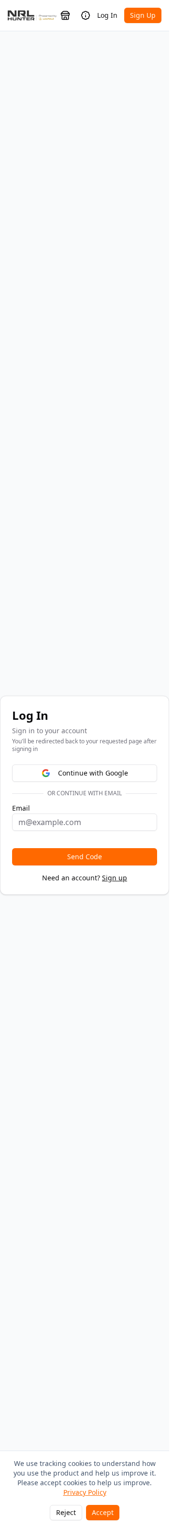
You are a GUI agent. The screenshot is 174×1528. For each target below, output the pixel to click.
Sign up (114, 877)
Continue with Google (93, 772)
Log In (107, 15)
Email (21, 808)
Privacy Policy (84, 1492)
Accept (103, 1512)
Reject (66, 1512)
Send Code (84, 856)
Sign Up (143, 15)
